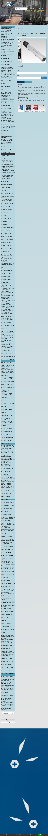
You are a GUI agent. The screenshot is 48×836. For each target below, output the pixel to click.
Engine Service (6, 153)
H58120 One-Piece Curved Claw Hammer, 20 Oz (7, 625)
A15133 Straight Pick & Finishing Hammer (7, 622)
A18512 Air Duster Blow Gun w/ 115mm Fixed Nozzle (7, 379)
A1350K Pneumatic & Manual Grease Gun (6, 432)
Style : (18, 70)
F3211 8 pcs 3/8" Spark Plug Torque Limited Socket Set (7, 162)
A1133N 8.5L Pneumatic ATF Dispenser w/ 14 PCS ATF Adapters (7, 106)
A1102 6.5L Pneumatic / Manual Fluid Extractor (7, 35)
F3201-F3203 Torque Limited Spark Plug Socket (7, 157)
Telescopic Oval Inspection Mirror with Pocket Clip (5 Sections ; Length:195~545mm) (7, 550)
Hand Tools (4, 499)
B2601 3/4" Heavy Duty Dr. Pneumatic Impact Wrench (8, 418)
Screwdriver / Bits (6, 584)
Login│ (30, 8)
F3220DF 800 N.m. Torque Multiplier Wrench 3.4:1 (7, 506)
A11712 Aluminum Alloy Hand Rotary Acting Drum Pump (7, 327)
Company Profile (8, 12)
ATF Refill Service (6, 98)
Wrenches (4, 501)
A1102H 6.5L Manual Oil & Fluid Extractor (7, 43)
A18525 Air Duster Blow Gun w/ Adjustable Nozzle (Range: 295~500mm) (7, 395)
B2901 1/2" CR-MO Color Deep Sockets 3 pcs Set (7, 250)
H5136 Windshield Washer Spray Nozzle (7, 235)
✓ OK (40, 834)
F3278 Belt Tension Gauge (6, 280)
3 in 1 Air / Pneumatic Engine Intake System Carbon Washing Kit (7, 186)
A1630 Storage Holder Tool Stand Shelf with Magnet (7, 136)
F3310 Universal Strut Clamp (7, 240)
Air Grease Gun (5, 427)
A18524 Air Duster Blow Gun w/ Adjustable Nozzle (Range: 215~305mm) (7, 389)
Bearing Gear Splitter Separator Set (7, 307)
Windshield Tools (6, 226)
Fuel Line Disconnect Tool (7, 341)
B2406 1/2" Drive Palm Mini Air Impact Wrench (8, 414)
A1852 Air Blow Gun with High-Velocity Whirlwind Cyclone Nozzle (8, 383)
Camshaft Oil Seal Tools (6, 286)
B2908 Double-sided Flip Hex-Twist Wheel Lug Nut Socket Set (7, 270)
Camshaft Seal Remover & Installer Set (7, 293)
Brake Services (5, 49)
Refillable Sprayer (6, 124)
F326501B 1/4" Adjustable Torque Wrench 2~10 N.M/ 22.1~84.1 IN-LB (7, 483)
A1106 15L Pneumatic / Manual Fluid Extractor (6, 47)
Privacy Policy (34, 779)
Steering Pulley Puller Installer (7, 351)
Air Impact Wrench (6, 402)
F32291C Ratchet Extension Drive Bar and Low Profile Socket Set (8, 563)
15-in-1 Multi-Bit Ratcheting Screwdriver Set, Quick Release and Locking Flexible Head (7, 589)
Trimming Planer (6, 608)
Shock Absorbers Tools (7, 237)
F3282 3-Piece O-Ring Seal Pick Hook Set (7, 296)
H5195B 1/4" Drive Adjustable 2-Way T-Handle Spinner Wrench (8, 582)
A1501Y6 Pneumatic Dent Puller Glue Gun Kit (7, 218)
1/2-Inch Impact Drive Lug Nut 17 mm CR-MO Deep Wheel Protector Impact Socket (7, 678)
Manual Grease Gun (6, 614)
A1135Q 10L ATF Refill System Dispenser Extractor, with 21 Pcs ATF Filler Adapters (7, 121)
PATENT (12, 15)
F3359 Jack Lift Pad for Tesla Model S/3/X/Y (7, 671)
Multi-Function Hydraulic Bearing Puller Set (6, 314)
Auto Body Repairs (6, 209)
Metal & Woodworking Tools (7, 594)
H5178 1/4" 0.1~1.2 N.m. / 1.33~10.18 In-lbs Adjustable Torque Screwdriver (6, 465)
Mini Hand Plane (5, 609)
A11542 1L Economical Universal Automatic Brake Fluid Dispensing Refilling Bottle (7, 68)
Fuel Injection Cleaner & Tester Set (7, 189)
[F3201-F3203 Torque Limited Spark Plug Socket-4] (19, 50)
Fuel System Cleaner (7, 179)
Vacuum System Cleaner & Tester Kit (7, 182)
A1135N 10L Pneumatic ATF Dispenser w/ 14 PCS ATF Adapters (8, 116)
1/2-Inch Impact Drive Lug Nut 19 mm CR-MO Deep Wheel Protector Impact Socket (7, 684)
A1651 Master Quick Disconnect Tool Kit (7, 344)
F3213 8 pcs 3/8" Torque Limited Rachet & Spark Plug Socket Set (8, 166)
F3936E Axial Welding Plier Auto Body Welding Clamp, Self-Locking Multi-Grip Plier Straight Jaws (7, 657)
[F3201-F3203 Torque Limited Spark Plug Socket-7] (19, 60)
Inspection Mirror (6, 520)
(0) (39, 8)
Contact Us (38, 12)
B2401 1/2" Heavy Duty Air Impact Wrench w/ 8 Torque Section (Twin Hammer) (8, 410)
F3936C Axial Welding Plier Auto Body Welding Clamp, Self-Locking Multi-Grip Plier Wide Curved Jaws (7, 649)
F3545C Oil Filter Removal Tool (5, 83)
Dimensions (28, 82)
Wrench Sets (4, 553)
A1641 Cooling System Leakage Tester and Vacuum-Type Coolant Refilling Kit (7, 195)
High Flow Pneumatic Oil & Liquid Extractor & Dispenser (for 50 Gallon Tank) (7, 366)
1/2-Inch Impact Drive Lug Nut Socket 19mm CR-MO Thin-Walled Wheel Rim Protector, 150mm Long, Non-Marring (7, 706)
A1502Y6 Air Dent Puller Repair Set (7, 224)
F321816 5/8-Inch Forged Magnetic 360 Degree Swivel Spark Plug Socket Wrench (8, 176)
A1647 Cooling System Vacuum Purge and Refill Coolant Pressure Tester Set (7, 206)
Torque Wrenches (6, 475)
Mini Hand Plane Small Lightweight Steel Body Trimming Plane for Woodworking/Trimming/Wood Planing (8, 604)
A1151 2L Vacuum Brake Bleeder (7, 52)
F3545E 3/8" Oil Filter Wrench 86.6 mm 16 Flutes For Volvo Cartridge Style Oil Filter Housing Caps (6, 93)
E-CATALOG (31, 12)
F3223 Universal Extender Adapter (6, 513)
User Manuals (19, 15)
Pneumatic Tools (6, 360)
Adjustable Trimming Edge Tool (7, 612)
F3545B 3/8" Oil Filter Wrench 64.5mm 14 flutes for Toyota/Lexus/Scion (8, 79)
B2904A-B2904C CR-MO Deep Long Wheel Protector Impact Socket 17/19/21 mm (8, 265)
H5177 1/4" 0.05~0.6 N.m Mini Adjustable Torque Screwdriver (7, 448)
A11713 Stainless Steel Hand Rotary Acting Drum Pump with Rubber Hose (7, 332)
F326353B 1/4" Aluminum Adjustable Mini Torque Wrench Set (8, 479)
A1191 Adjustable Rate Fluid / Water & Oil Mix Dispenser (7, 337)
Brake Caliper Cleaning (8, 661)
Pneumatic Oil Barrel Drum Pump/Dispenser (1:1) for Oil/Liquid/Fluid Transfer (7, 372)
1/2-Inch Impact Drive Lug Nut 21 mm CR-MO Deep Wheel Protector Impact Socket (7, 690)
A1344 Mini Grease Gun (7, 440)
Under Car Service (6, 273)
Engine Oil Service (6, 28)
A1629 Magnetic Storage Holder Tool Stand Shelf (8, 132)
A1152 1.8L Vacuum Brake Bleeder (7, 55)
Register (34, 8)
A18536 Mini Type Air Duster (6, 400)
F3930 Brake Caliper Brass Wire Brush (6, 664)
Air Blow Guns (5, 375)
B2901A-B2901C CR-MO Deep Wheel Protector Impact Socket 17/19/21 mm (8, 255)
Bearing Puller (5, 298)
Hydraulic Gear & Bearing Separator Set (7, 310)
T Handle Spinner (6, 578)
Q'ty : (18, 75)
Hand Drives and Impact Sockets (8, 674)
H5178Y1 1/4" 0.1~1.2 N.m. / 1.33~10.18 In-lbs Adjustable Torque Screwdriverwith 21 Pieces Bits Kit (7, 471)
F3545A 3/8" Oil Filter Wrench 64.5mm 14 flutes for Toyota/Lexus (8, 75)
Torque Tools (5, 443)
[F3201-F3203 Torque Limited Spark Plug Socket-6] (19, 57)
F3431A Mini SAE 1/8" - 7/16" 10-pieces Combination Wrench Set (7, 569)
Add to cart (44, 77)
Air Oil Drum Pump (6, 362)
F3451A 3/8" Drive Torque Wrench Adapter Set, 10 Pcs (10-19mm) (7, 576)
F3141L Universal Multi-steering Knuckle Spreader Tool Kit (7, 276)
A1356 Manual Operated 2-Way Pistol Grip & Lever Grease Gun (7, 617)
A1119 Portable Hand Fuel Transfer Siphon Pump (7, 320)
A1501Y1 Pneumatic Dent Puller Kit (7, 215)
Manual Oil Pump (6, 316)
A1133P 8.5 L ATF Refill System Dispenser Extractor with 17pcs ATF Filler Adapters (7, 110)
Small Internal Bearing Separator (8, 301)
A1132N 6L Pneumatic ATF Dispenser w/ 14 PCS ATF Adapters (7, 101)
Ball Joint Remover (6, 242)
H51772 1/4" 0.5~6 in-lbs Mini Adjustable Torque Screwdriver (8, 460)
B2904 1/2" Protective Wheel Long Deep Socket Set (6, 260)
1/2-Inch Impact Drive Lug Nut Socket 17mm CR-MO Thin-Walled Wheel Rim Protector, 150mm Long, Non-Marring (7, 698)
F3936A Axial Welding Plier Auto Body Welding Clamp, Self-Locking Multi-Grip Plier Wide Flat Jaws (7, 642)
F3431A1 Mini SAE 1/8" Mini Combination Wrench (7, 572)
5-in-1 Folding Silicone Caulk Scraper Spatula (7, 668)
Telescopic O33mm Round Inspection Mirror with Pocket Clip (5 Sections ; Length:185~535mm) (8, 524)
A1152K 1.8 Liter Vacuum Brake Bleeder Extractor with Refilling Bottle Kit (7, 59)
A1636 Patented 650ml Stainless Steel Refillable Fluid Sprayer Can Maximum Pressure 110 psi (7, 149)
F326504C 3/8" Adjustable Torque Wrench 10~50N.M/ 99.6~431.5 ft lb (7, 496)
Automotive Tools (6, 27)
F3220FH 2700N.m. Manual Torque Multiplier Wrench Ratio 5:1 (7, 510)
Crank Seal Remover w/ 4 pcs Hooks (7, 289)
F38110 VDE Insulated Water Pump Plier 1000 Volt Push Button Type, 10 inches (7, 636)
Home (2, 12)
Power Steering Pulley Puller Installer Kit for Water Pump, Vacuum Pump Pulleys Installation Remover (8, 356)
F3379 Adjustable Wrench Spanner (6, 283)
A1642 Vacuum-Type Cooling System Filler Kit (7, 201)
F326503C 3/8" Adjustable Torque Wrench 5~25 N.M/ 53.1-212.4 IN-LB (7, 492)
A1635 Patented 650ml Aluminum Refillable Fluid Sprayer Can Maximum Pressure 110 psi (7, 142)
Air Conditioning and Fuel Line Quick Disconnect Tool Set (7, 348)
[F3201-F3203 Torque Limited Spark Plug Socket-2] (19, 43)
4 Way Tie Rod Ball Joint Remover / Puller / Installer (7, 245)
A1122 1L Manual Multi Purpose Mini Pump (7, 323)
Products (15, 12)
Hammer (3, 620)
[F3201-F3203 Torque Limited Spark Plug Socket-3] (19, 47)
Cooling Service (5, 191)
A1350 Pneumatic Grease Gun (7, 429)
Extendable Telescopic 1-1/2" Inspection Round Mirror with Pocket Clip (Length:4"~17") (8, 531)
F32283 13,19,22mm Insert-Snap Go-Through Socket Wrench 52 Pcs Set (7, 557)
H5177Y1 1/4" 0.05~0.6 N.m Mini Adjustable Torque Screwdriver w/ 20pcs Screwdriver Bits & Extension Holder (8, 454)
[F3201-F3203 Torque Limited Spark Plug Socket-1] (19, 40)
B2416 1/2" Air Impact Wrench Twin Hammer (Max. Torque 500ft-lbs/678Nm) (7, 423)
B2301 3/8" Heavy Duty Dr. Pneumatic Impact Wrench (8, 405)
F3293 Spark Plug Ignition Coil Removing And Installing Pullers (8, 171)
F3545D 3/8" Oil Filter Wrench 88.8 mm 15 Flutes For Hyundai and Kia (8, 87)
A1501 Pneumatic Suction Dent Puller (8, 212)
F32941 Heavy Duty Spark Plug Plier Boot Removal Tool (8, 631)
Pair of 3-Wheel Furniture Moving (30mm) (6, 598)
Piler (2, 627)
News (25, 12)
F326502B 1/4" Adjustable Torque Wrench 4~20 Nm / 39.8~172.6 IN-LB (7, 488)
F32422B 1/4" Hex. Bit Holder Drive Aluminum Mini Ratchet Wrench (8, 517)
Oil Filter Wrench (6, 71)
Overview (21, 82)
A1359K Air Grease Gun (7, 442)
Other (3, 666)
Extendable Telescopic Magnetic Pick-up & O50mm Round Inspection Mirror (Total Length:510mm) (7, 543)
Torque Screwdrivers (7, 445)
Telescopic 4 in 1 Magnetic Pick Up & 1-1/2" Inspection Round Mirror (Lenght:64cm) (7, 537)
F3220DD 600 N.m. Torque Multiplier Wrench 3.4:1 (7, 503)
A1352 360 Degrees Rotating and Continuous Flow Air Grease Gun (7, 436)
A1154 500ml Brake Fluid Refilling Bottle (7, 63)
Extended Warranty (5, 15)
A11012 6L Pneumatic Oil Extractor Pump (7, 31)
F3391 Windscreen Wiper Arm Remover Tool (7, 228)
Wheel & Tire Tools (6, 248)
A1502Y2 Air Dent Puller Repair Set (7, 221)
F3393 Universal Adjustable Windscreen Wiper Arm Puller (8, 232)
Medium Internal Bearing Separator (6, 304)
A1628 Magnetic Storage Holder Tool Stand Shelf (8, 128)
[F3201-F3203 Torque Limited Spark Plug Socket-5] (19, 54)
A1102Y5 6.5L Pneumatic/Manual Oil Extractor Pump (7, 39)
